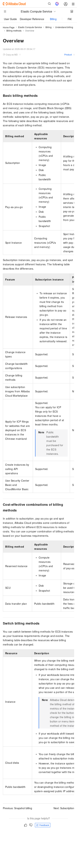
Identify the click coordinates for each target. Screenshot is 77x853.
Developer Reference (32, 19)
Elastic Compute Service (30, 27)
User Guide (10, 19)
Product (68, 54)
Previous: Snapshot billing (17, 808)
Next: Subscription (64, 808)
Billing (53, 19)
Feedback (44, 825)
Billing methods (13, 30)
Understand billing (64, 27)
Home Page (9, 27)
